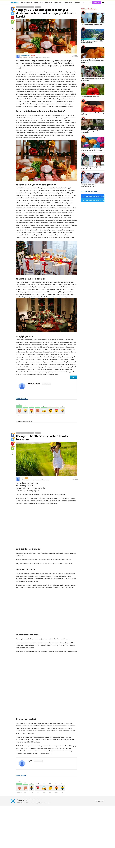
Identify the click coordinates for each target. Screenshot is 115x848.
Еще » (73, 377)
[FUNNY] (56, 411)
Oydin (22, 478)
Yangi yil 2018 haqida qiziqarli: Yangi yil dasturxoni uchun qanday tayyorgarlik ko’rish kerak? (46, 13)
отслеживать (46, 383)
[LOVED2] (31, 411)
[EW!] (50, 411)
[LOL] (62, 411)
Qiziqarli (19, 7)
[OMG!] (44, 411)
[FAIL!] (38, 411)
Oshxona (31, 7)
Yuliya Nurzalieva (25, 55)
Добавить (96, 2)
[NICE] (25, 411)
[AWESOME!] (19, 411)
